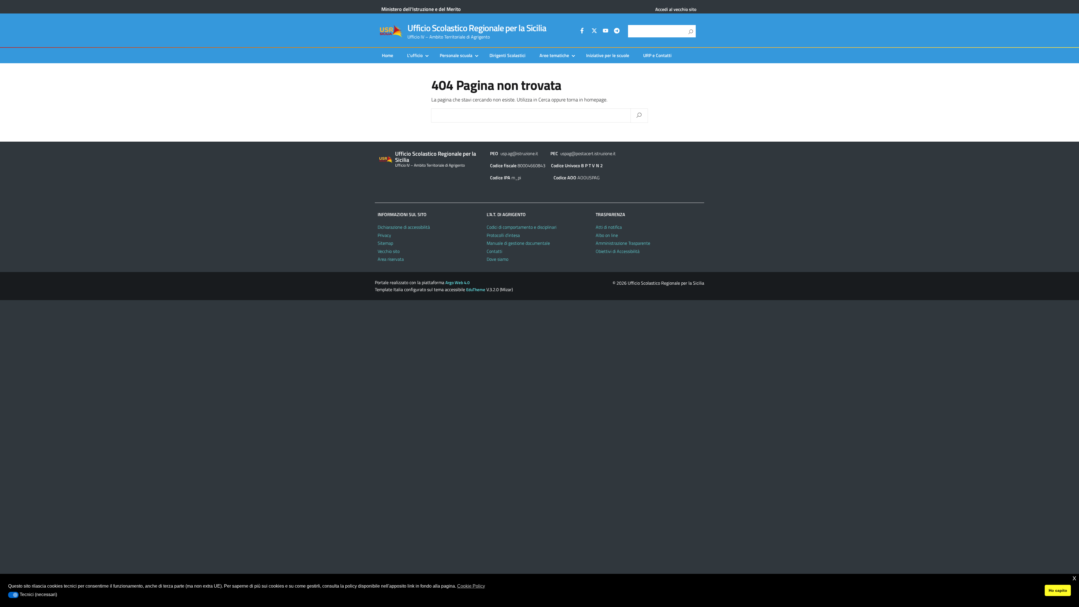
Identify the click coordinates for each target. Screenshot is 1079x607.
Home (387, 55)
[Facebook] (583, 31)
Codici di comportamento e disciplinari (521, 227)
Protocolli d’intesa (503, 235)
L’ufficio (415, 55)
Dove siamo (497, 259)
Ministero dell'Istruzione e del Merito (421, 9)
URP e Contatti (657, 55)
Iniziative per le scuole (607, 55)
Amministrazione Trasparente (623, 243)
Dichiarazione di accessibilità (404, 227)
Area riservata (391, 259)
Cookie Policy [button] (471, 586)
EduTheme (475, 289)
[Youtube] (605, 31)
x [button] (1074, 578)
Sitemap (385, 243)
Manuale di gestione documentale (518, 243)
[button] (13, 595)
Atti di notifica (609, 227)
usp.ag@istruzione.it (519, 153)
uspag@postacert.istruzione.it (588, 153)
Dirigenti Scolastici (507, 55)
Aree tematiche (554, 55)
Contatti (494, 251)
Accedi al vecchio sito (675, 9)
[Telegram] (617, 31)
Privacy (384, 235)
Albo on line (607, 235)
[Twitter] (594, 31)
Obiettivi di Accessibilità (618, 251)
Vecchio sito (389, 251)
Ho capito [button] (1058, 590)
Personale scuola (456, 55)
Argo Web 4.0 (457, 282)
